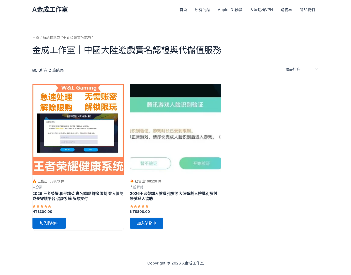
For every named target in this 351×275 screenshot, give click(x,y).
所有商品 (202, 9)
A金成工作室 (50, 9)
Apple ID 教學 (230, 9)
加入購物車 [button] (49, 223)
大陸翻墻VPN (261, 9)
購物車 (286, 9)
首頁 (183, 9)
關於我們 (307, 9)
